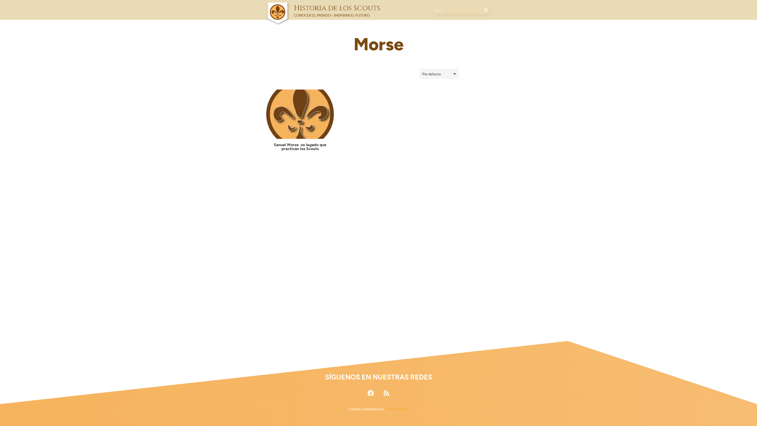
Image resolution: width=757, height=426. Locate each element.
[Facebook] (370, 393)
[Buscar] (486, 10)
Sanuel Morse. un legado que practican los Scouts (300, 146)
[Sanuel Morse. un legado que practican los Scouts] (300, 114)
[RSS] (386, 393)
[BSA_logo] (277, 6)
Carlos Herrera (397, 409)
